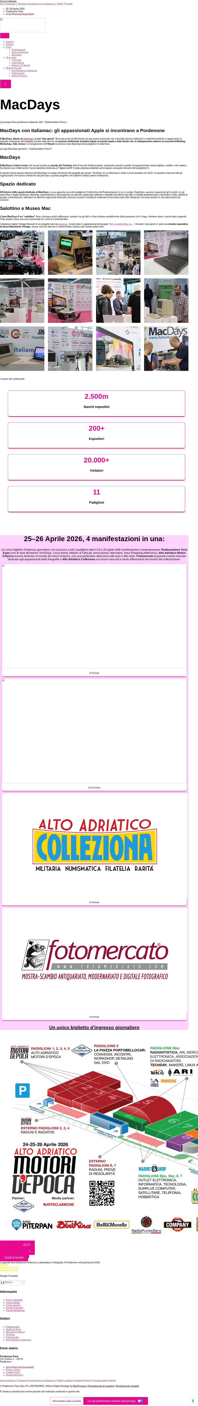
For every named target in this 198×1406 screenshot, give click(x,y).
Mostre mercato (14, 68)
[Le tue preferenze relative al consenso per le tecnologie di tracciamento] (193, 1401)
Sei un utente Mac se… (122, 224)
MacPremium (80, 1386)
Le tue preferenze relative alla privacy (112, 1401)
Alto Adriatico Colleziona (24, 70)
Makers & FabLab (21, 65)
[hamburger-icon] (4, 35)
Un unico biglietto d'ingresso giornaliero (94, 1027)
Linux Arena (18, 63)
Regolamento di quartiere (101, 1386)
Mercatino (17, 55)
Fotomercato (18, 73)
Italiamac (28, 138)
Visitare (10, 44)
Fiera (8, 47)
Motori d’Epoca (19, 76)
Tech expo (11, 57)
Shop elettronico (20, 52)
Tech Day (16, 60)
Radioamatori (19, 49)
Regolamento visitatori (127, 1386)
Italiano (8, 1282)
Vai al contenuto (8, 1)
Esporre (10, 42)
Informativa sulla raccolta (66, 1400)
